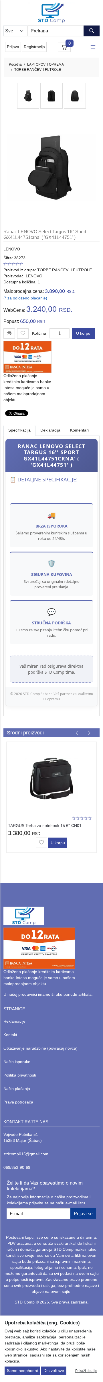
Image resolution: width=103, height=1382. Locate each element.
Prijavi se (83, 1213)
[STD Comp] (51, 13)
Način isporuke (16, 1061)
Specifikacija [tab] (19, 430)
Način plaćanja (16, 1088)
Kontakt (10, 1034)
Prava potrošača (18, 1102)
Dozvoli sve (53, 1370)
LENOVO (11, 249)
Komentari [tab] (79, 430)
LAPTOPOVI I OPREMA (45, 64)
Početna (15, 64)
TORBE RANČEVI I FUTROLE (37, 70)
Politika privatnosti (19, 1075)
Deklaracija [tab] (50, 430)
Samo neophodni (22, 1370)
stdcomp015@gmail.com (25, 1154)
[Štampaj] (9, 333)
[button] (77, 732)
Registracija (34, 46)
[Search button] (92, 31)
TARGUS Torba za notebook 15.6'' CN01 (45, 825)
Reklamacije (14, 1021)
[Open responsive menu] (93, 47)
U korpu (83, 333)
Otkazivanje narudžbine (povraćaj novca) (40, 1048)
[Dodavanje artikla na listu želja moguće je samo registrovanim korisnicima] (23, 333)
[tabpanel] (51, 572)
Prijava (13, 46)
